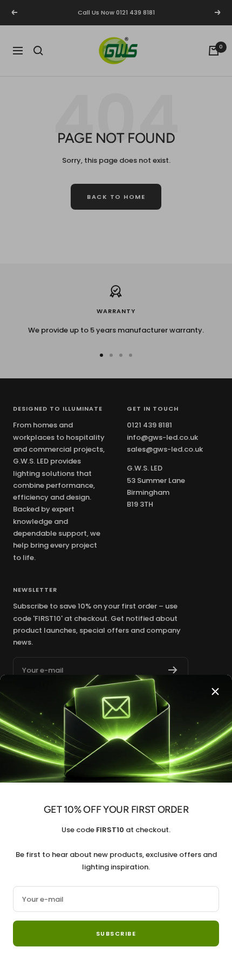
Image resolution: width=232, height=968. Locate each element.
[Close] (215, 691)
